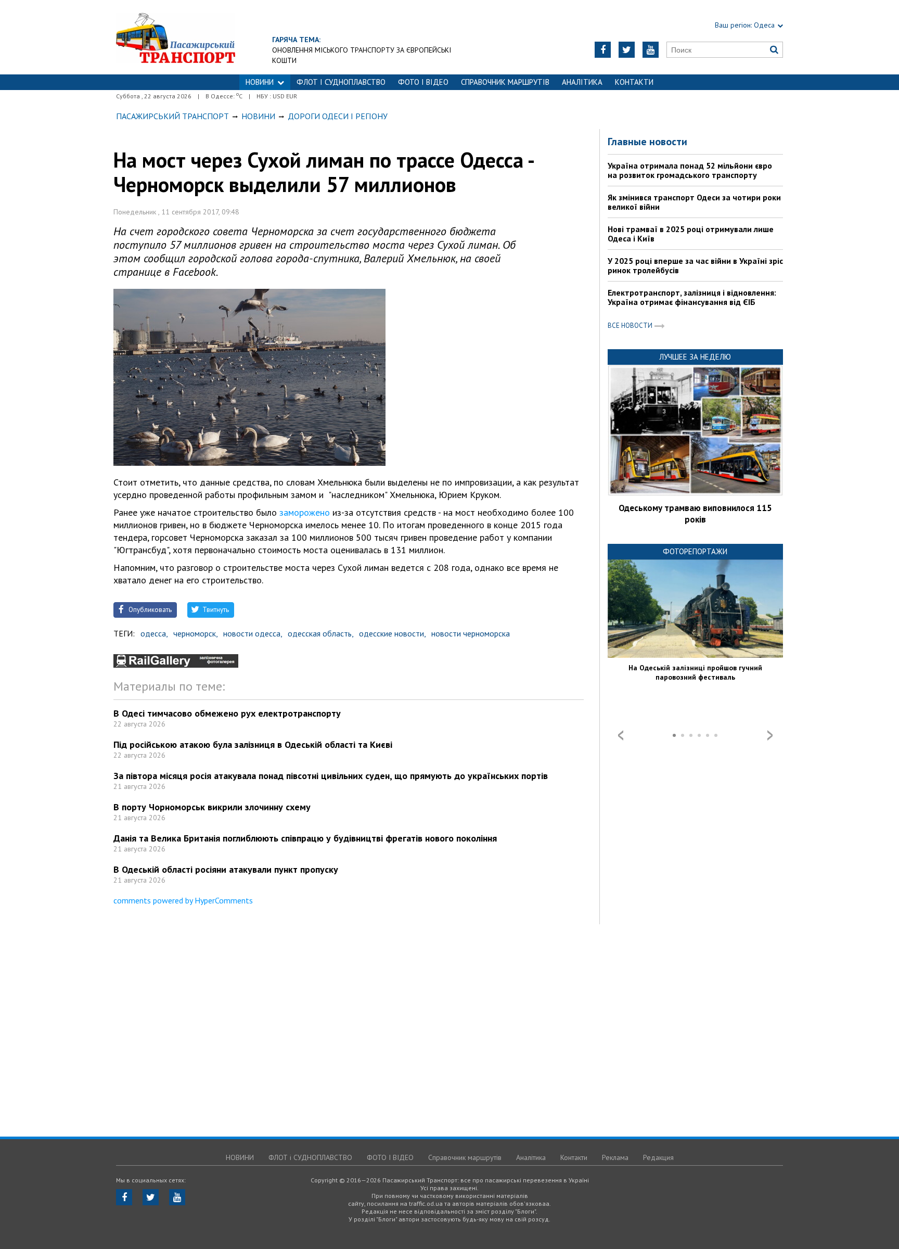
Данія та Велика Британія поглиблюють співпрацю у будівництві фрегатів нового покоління (305, 838)
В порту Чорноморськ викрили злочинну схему (212, 807)
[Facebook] (603, 50)
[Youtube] (651, 50)
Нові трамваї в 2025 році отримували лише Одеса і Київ (691, 234)
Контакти (634, 82)
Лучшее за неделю (695, 357)
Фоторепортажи (695, 551)
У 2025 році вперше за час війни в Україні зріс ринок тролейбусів (695, 265)
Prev (620, 735)
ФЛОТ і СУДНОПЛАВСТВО (341, 82)
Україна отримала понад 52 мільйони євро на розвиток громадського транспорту (690, 170)
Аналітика (582, 82)
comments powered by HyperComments (183, 900)
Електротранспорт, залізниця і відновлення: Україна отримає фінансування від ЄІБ (692, 297)
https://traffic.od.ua (175, 37)
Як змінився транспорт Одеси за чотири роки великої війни (694, 202)
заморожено (304, 512)
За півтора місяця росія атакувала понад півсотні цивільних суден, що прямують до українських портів (330, 776)
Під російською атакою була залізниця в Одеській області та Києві (252, 744)
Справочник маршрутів (505, 82)
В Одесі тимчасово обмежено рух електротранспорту (227, 713)
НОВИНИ (260, 82)
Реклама (615, 1157)
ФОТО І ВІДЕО (423, 82)
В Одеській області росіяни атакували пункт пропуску (225, 869)
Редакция (658, 1157)
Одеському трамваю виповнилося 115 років (695, 513)
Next (770, 735)
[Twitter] (627, 50)
